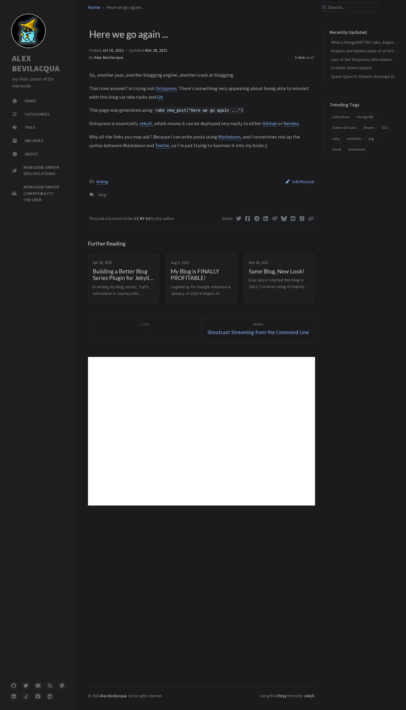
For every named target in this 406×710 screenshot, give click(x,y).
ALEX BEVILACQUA (36, 63)
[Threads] (302, 218)
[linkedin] (14, 696)
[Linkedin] (265, 218)
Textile (162, 145)
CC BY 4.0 (142, 218)
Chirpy (281, 695)
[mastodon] (62, 685)
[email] (38, 685)
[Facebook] (247, 218)
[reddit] (50, 696)
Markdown (229, 137)
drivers (368, 127)
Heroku (291, 123)
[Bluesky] (284, 218)
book (337, 149)
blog (102, 194)
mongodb (365, 116)
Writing (102, 181)
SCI (384, 127)
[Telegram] (257, 218)
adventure (341, 116)
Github (269, 123)
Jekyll (145, 123)
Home (94, 7)
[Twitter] (238, 218)
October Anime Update (351, 67)
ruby (336, 138)
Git (160, 97)
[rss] (50, 685)
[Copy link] (311, 218)
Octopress (166, 88)
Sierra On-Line (344, 127)
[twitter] (26, 685)
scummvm (356, 149)
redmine (354, 138)
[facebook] (38, 696)
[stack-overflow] (26, 696)
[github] (14, 685)
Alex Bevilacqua (108, 57)
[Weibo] (275, 218)
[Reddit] (293, 218)
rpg (371, 138)
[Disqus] (201, 431)
